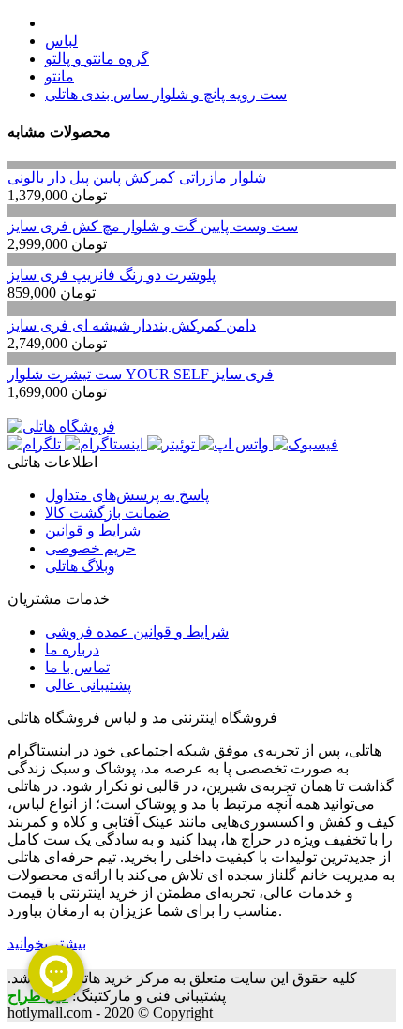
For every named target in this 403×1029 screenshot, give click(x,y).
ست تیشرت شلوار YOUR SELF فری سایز (140, 374)
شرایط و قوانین (93, 530)
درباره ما (72, 649)
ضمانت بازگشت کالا (107, 513)
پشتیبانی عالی (88, 685)
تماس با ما (77, 667)
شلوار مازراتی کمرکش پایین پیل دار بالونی (136, 177)
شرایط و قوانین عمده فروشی (137, 631)
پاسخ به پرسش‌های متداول (127, 495)
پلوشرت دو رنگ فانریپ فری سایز (111, 275)
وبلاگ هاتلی (80, 566)
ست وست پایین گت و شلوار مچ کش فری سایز (152, 226)
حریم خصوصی (90, 548)
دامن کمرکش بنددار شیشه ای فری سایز (131, 325)
